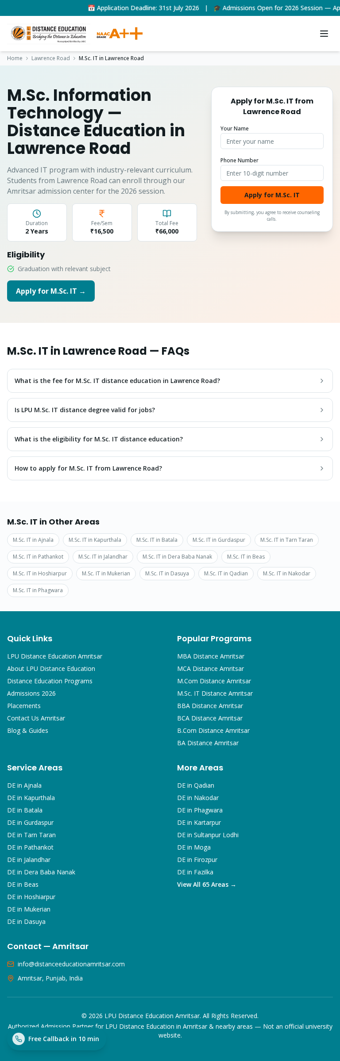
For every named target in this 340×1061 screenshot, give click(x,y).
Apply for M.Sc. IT (272, 195)
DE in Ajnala (24, 785)
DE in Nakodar (198, 797)
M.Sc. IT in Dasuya (167, 573)
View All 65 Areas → (206, 884)
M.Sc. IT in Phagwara (38, 590)
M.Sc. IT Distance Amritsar (215, 693)
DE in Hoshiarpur (31, 896)
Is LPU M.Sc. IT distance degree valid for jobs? (85, 410)
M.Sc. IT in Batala (157, 540)
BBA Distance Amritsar (210, 705)
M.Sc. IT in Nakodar (286, 573)
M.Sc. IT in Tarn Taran (286, 540)
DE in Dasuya (26, 921)
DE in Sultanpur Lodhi (208, 835)
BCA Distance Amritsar (210, 718)
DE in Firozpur (197, 859)
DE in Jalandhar (28, 859)
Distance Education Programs (50, 681)
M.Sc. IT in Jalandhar (103, 556)
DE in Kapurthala (31, 797)
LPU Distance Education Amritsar (54, 656)
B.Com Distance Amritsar (213, 730)
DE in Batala (24, 810)
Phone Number (239, 160)
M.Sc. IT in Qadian (226, 573)
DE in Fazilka (195, 872)
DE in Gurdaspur (30, 822)
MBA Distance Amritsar (210, 656)
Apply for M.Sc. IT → (51, 291)
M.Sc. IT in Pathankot (38, 556)
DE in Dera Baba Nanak (41, 872)
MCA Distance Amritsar (210, 668)
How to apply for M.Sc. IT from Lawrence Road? (88, 468)
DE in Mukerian (28, 909)
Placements (24, 705)
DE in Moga (194, 847)
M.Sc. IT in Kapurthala (95, 540)
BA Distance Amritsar (208, 743)
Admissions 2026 (31, 693)
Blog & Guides (27, 730)
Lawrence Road (50, 58)
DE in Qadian (195, 785)
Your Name (234, 128)
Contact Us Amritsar (36, 718)
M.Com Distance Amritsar (214, 681)
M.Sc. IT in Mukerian (106, 573)
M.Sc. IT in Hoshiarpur (40, 573)
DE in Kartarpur (199, 822)
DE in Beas (23, 884)
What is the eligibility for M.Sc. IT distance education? (99, 439)
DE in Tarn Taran (31, 835)
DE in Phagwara (200, 810)
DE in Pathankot (30, 847)
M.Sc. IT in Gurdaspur (219, 540)
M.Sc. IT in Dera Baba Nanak (177, 556)
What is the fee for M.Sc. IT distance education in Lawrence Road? (117, 380)
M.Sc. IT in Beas (246, 556)
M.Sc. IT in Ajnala (33, 540)
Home (15, 58)
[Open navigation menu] (324, 33)
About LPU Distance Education (51, 668)
